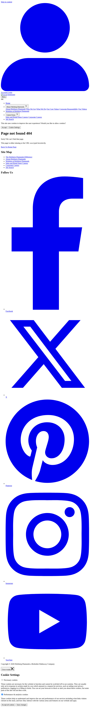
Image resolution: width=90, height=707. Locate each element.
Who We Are (31, 109)
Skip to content (6, 2)
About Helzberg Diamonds (16, 109)
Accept (4, 127)
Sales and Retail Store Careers (17, 117)
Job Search (10, 119)
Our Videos (82, 109)
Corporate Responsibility (68, 109)
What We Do (41, 109)
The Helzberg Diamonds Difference (19, 157)
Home (8, 103)
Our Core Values (53, 109)
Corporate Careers (35, 117)
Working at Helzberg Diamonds (17, 111)
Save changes (21, 705)
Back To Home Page (8, 147)
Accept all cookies (8, 705)
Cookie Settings (14, 127)
